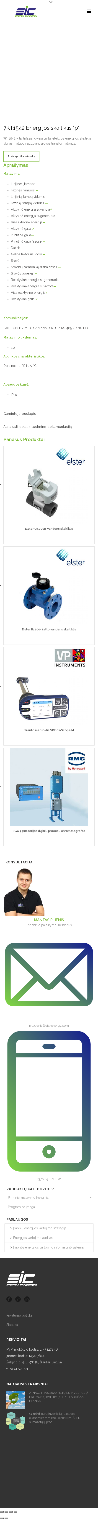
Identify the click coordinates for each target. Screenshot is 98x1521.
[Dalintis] (6, 1512)
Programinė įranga (21, 1207)
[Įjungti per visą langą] (11, 1512)
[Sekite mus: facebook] (9, 1299)
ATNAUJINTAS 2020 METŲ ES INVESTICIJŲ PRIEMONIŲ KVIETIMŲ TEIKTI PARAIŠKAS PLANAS (58, 1397)
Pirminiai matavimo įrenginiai (28, 1197)
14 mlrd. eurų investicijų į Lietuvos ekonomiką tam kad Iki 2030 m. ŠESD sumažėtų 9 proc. (54, 1418)
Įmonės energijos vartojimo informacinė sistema (48, 1247)
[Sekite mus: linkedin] (27, 1299)
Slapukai (12, 1325)
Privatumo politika (19, 1315)
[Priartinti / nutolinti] (15, 1512)
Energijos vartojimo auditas (33, 1238)
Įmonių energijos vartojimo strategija (39, 1228)
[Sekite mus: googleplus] (18, 1299)
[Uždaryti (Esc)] (2, 1512)
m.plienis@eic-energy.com (49, 1025)
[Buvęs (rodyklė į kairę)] (2, 1518)
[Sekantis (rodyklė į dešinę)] (6, 1518)
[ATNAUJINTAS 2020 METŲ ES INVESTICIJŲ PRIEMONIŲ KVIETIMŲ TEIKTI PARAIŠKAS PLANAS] (15, 1400)
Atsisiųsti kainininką (21, 156)
